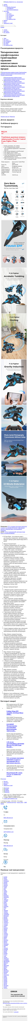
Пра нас (6, 5)
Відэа (5, 21)
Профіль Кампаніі (11, 7)
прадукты (6, 11)
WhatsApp (12, 116)
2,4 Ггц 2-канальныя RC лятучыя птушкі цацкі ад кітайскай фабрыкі (13, 532)
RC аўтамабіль (10, 15)
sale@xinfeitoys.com (8, 831)
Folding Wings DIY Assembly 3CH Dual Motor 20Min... (15, 712)
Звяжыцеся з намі (8, 23)
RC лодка (9, 13)
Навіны (5, 20)
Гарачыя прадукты (11, 802)
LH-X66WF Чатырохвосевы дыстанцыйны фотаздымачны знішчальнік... (12, 727)
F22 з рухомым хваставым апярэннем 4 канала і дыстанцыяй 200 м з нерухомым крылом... (15, 760)
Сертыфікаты (10, 8)
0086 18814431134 (8, 817)
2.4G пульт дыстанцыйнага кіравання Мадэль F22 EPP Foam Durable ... (15, 744)
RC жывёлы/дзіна (11, 19)
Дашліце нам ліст (5, 116)
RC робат (9, 17)
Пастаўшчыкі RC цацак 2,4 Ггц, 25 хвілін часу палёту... (14, 774)
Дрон (8, 12)
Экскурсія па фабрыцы (12, 9)
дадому (5, 4)
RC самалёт (9, 16)
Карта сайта (20, 802)
